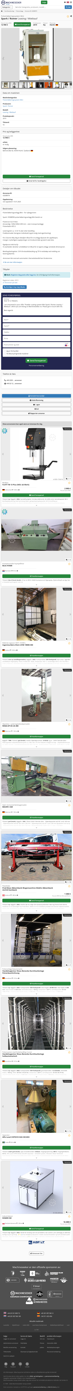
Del (37, 409)
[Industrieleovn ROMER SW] (36, 1187)
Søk (69, 7)
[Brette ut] (36, 505)
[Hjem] (1, 11)
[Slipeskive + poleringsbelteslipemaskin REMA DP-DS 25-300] (36, 695)
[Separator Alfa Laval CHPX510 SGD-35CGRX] (36, 1106)
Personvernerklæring (36, 366)
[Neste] (70, 58)
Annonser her (37, 1253)
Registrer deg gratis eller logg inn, (23, 275)
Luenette (6, 1325)
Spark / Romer (8, 106)
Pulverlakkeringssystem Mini (13, 100)
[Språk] (68, 2)
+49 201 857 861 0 (47, 1313)
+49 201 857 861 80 (14, 1316)
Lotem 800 (26, 1325)
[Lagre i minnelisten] (68, 16)
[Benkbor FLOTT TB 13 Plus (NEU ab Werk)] (36, 454)
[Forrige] (3, 58)
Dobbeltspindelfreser (57, 1325)
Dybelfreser (16, 1325)
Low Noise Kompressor (39, 1325)
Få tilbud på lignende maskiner (18, 354)
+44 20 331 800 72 (13, 1313)
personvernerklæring (40, 1387)
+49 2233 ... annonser (14, 380)
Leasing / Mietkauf (9, 112)
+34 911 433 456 (46, 1316)
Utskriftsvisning (37, 400)
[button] (71, 2)
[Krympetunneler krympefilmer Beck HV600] (36, 535)
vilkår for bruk (52, 1387)
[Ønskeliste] (65, 2)
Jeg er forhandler (13, 351)
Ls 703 (36, 1330)
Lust (68, 1325)
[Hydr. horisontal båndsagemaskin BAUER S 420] (36, 776)
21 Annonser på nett (10, 283)
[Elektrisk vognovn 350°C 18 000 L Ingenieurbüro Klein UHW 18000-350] (36, 614)
